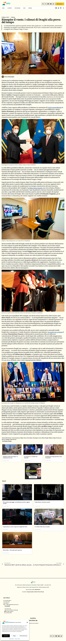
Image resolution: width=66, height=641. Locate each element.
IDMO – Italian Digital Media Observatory (10, 604)
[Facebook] (48, 4)
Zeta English (17, 8)
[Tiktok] (53, 4)
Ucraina (30, 8)
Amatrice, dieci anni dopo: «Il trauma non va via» (10, 457)
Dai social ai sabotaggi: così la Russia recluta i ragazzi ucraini (16, 502)
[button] (27, 622)
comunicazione (16, 438)
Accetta (6, 635)
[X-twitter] (45, 4)
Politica (13, 17)
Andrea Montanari (6, 438)
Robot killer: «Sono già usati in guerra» (12, 550)
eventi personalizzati (54, 107)
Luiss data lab (5, 603)
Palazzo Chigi (52, 438)
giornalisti (29, 438)
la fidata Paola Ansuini (35, 188)
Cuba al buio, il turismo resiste (42, 502)
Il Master (9, 8)
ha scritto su (55, 332)
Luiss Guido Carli (6, 601)
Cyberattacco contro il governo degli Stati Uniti (15, 526)
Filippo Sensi (23, 438)
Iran (24, 8)
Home (3, 8)
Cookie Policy (11, 638)
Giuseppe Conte (37, 438)
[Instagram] (43, 4)
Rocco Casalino (6, 439)
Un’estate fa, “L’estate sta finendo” (30, 457)
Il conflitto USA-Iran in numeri (42, 526)
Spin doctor (13, 439)
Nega (14, 635)
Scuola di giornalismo (7, 600)
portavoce (58, 438)
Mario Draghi (45, 438)
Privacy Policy (17, 638)
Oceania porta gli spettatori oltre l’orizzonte (53, 457)
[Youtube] (51, 4)
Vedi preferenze (23, 635)
